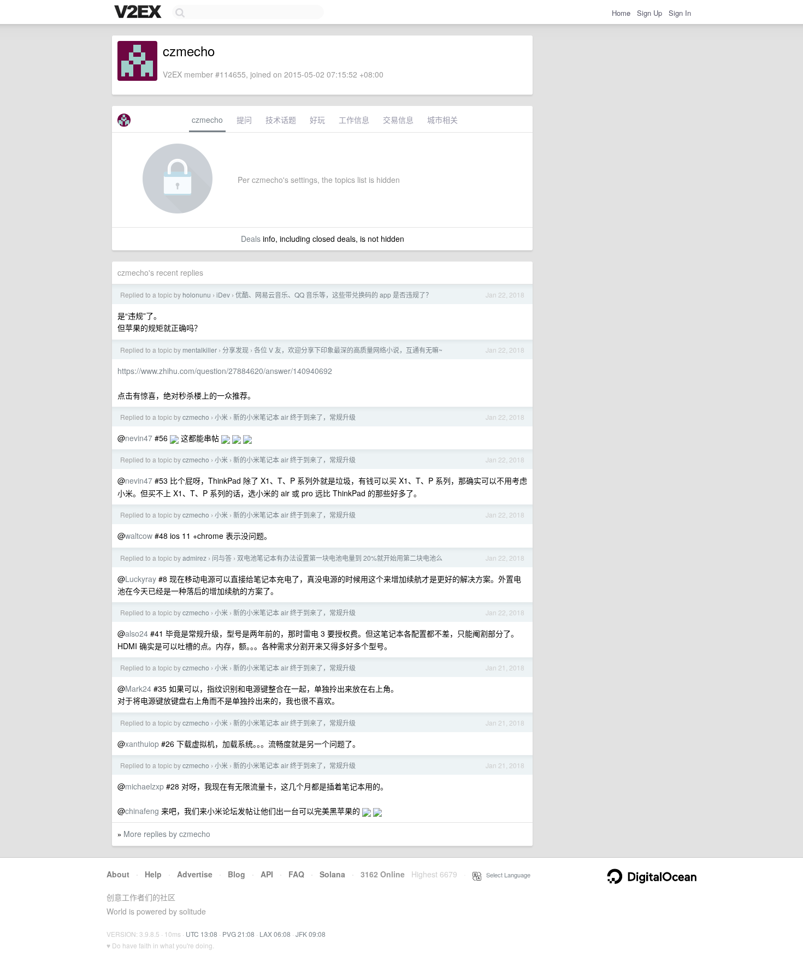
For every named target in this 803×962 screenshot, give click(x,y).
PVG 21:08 (238, 934)
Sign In (680, 13)
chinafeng (142, 810)
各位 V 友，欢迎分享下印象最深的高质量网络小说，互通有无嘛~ (348, 349)
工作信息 (354, 119)
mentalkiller (199, 349)
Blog (236, 874)
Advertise (194, 874)
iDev (223, 294)
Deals (251, 238)
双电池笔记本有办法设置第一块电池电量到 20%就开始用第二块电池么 (339, 557)
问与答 (222, 557)
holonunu (196, 294)
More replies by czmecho (166, 833)
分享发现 (235, 349)
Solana (332, 874)
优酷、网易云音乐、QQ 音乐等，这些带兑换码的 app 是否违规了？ (333, 294)
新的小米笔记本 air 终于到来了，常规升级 (294, 416)
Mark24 (138, 688)
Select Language (505, 874)
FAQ (296, 874)
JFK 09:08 (311, 934)
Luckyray (140, 578)
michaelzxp (144, 786)
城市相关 (442, 119)
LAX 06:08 (275, 934)
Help (153, 874)
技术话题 (280, 119)
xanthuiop (142, 743)
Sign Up (649, 13)
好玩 (317, 119)
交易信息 (398, 119)
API (267, 874)
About (118, 874)
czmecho (207, 119)
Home (621, 13)
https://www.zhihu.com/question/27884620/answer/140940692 (224, 370)
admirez (194, 557)
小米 (221, 416)
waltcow (138, 535)
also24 (136, 633)
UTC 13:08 (201, 934)
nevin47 (138, 437)
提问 (244, 119)
